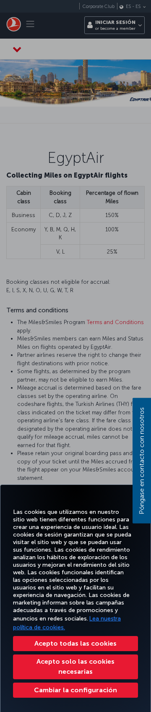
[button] (75, 690)
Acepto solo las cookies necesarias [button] (75, 666)
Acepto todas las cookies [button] (75, 643)
